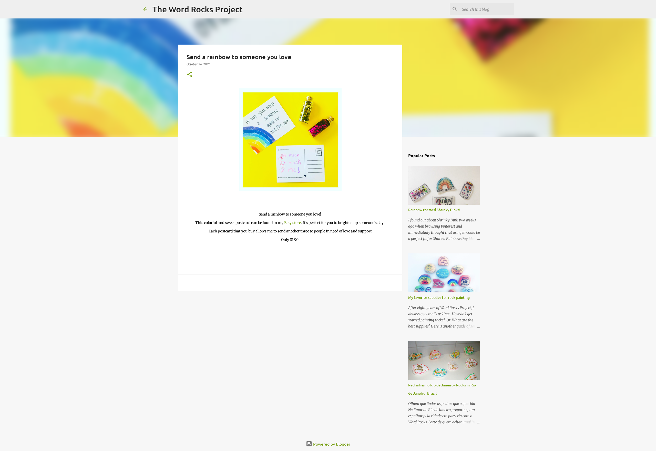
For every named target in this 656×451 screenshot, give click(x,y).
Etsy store (292, 222)
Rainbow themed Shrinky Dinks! (434, 209)
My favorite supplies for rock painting (439, 297)
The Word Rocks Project (197, 9)
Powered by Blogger (331, 443)
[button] (190, 74)
